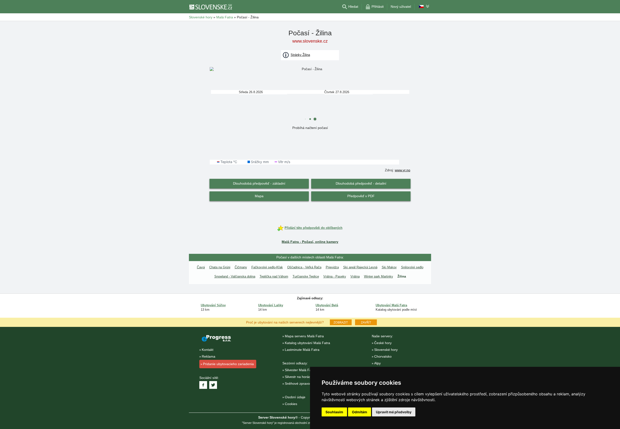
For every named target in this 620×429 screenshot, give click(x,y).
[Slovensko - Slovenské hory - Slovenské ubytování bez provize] (210, 7)
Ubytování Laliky (270, 305)
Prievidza (332, 267)
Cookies (291, 404)
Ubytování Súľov (213, 305)
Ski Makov (389, 267)
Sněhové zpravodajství (302, 383)
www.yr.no (402, 170)
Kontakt (207, 350)
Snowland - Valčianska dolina (234, 276)
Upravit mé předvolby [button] (393, 412)
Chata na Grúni (219, 267)
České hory (383, 343)
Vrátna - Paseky (334, 276)
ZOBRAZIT (340, 322)
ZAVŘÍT (366, 322)
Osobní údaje (295, 397)
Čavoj (201, 267)
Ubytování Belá (327, 305)
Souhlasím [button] (334, 412)
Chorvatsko (383, 356)
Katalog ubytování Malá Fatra (307, 343)
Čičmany (241, 267)
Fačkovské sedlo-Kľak (267, 267)
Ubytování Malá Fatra (391, 305)
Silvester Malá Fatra (300, 370)
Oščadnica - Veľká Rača (304, 267)
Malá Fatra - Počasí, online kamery (310, 242)
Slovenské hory (386, 350)
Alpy (377, 363)
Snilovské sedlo (412, 267)
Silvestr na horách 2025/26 (305, 377)
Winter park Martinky (378, 276)
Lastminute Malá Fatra (302, 350)
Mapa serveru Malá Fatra (304, 336)
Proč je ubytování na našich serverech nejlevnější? (285, 322)
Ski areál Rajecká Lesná (360, 267)
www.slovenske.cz (310, 41)
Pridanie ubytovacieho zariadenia (228, 364)
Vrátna (355, 276)
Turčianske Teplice (306, 276)
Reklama (208, 356)
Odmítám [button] (359, 412)
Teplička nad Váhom (274, 276)
